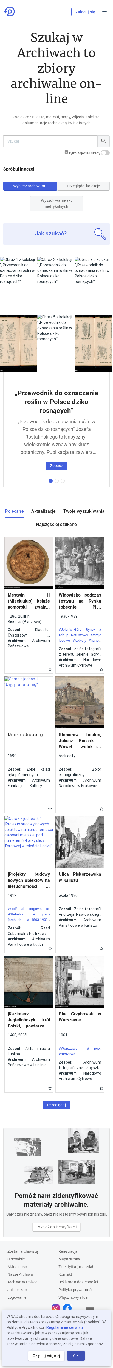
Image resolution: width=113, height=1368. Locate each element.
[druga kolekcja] (57, 481)
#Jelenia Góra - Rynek (77, 629)
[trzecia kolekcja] (63, 481)
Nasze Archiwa (20, 1274)
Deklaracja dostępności (78, 1282)
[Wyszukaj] (103, 141)
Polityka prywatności (76, 1290)
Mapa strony (69, 1259)
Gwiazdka (50, 669)
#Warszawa (68, 1048)
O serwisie (16, 1259)
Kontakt (65, 1274)
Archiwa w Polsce (22, 1282)
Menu (104, 11)
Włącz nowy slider (73, 1297)
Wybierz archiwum (29, 186)
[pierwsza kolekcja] (51, 481)
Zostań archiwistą (22, 1251)
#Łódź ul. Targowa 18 (28, 909)
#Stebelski (16, 914)
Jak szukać (17, 1290)
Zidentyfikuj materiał (75, 1267)
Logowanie (16, 1297)
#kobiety (79, 640)
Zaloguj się (85, 12)
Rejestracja (67, 1251)
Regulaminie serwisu (64, 1327)
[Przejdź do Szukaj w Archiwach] (9, 11)
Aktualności (17, 1267)
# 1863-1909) (38, 920)
